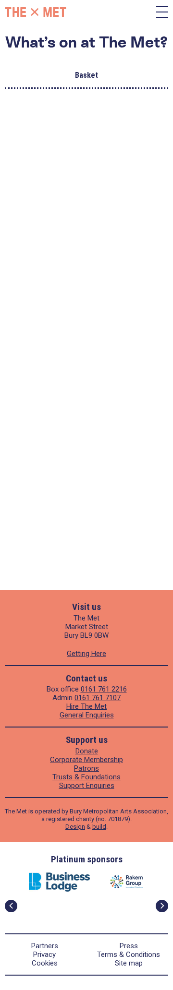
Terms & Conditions (128, 954)
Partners (44, 946)
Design (75, 826)
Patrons (86, 768)
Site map (129, 963)
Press (129, 946)
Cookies (45, 963)
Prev (11, 906)
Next (162, 906)
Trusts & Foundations (86, 777)
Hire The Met (86, 706)
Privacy (44, 954)
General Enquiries (87, 715)
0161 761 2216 (104, 689)
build (99, 826)
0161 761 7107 (97, 697)
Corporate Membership (86, 759)
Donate (86, 751)
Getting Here (86, 653)
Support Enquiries (86, 785)
